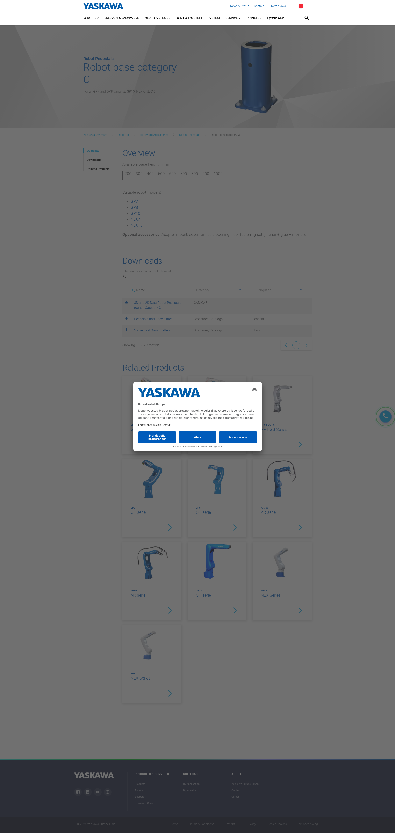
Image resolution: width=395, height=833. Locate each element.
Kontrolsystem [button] (189, 18)
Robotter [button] (91, 18)
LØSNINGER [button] (275, 18)
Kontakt (259, 6)
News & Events (239, 6)
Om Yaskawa (277, 6)
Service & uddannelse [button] (243, 18)
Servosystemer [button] (157, 18)
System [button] (214, 18)
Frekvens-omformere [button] (122, 18)
